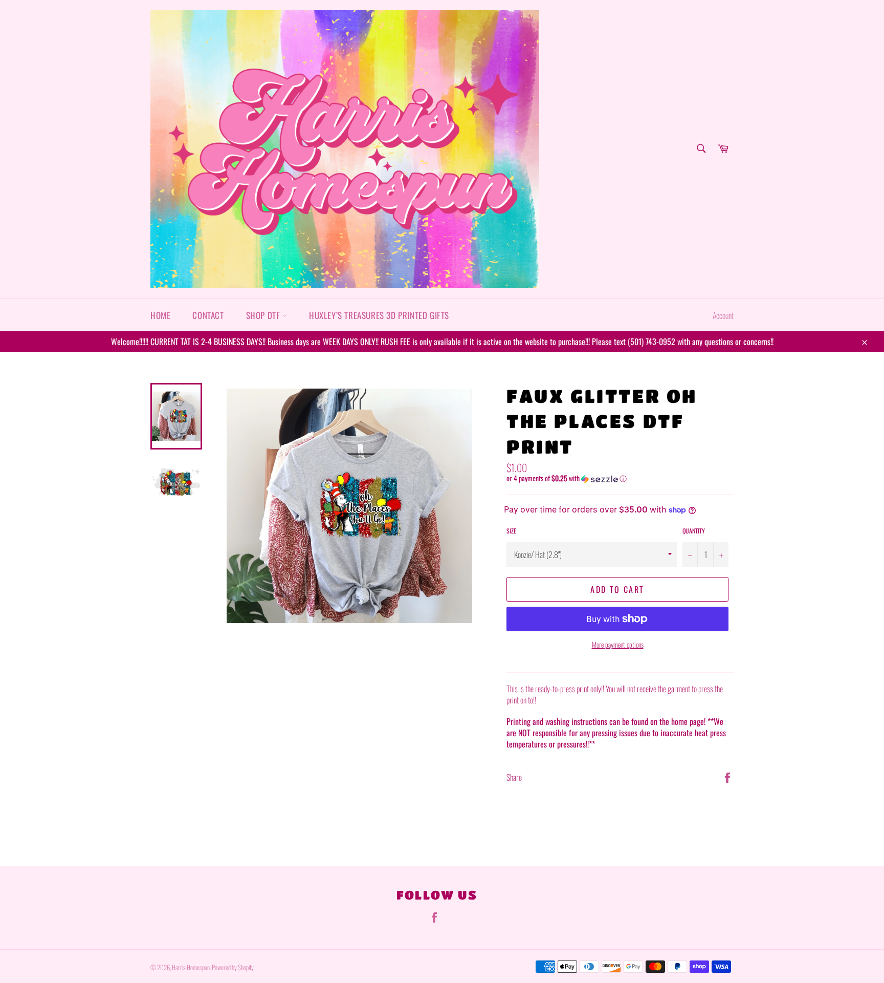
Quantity (693, 531)
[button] (620, 478)
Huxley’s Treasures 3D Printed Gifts (379, 315)
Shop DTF (264, 315)
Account (723, 315)
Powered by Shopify (233, 967)
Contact (208, 315)
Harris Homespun (191, 967)
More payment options (618, 644)
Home (160, 315)
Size (511, 531)
